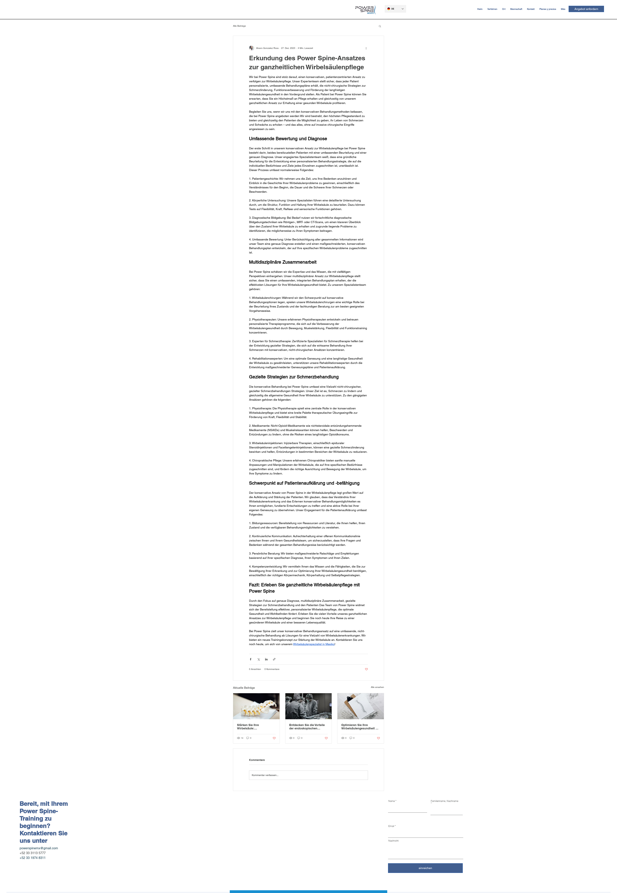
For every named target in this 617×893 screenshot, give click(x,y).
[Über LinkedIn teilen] (266, 659)
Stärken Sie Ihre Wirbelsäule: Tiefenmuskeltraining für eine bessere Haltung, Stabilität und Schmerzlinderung (254, 726)
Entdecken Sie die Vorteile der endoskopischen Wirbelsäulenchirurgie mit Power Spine (307, 726)
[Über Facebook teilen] (250, 659)
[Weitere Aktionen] (366, 48)
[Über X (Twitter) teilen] (258, 659)
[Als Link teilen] (274, 659)
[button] (379, 26)
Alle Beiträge (239, 26)
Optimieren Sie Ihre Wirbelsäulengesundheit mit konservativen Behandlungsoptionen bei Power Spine (360, 726)
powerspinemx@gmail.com (39, 848)
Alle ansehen (377, 687)
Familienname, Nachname (444, 801)
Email (391, 826)
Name (391, 801)
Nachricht (393, 840)
